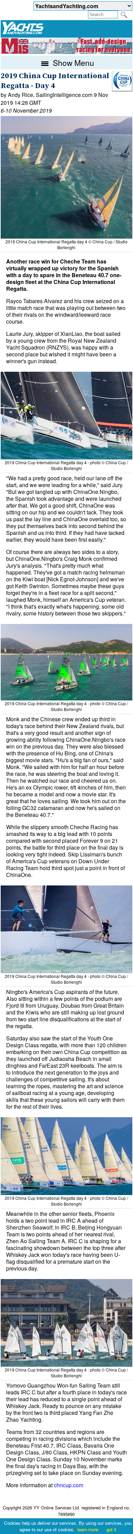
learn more (87, 1529)
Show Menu (72, 62)
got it (111, 1529)
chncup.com (68, 1485)
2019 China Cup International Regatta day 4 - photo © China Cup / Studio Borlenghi (66, 465)
